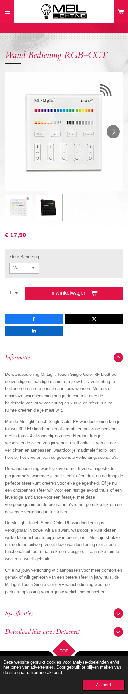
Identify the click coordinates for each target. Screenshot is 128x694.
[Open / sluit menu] (7, 11)
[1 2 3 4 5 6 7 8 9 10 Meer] (13, 293)
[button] (18, 207)
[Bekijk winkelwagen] (121, 11)
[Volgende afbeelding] (113, 131)
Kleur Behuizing (24, 256)
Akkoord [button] (103, 685)
